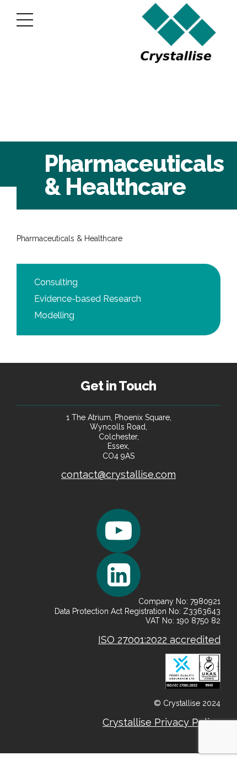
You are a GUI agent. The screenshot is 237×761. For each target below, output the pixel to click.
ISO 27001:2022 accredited (159, 639)
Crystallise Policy (161, 722)
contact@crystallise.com (118, 474)
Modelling (54, 315)
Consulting (56, 282)
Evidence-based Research (87, 298)
